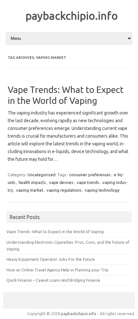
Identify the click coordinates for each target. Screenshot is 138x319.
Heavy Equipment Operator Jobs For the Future (50, 259)
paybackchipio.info (71, 15)
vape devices (61, 182)
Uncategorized (42, 174)
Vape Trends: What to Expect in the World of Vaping (55, 231)
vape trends (88, 182)
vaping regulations (64, 190)
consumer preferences (90, 174)
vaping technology (102, 190)
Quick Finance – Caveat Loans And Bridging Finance (53, 280)
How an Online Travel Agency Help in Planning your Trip (57, 270)
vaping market (29, 190)
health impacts (32, 182)
